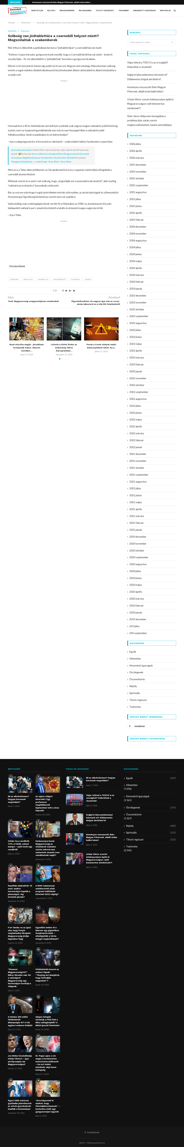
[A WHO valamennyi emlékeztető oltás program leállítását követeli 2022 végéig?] (48, 874)
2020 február (136, 605)
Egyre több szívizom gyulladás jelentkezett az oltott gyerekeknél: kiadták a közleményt (19, 1104)
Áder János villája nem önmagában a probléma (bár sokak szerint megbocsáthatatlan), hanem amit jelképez (149, 120)
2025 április (135, 212)
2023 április (135, 350)
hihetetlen (28, 279)
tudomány (75, 279)
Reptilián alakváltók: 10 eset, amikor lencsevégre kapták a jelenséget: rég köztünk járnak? (20, 891)
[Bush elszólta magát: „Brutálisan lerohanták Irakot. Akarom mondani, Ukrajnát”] (26, 328)
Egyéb (132, 651)
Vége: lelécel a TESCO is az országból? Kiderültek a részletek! (100, 798)
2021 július (135, 488)
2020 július (135, 571)
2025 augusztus (138, 192)
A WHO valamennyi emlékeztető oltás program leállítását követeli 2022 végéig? (47, 890)
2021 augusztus (138, 481)
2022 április (135, 426)
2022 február (136, 440)
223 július (134, 626)
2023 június (135, 336)
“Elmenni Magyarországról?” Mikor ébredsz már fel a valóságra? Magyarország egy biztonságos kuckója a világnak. (19, 977)
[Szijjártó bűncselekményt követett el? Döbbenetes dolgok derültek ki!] (74, 819)
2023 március (136, 357)
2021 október (136, 467)
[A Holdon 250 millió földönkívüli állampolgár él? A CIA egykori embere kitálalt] (20, 1005)
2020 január (135, 612)
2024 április (135, 268)
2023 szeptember (138, 316)
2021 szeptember (138, 474)
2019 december (137, 619)
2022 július (135, 405)
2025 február (136, 219)
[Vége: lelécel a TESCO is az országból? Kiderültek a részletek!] (74, 799)
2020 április (135, 591)
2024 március (136, 274)
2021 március (136, 516)
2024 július (135, 247)
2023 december (137, 295)
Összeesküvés (67, 11)
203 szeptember (138, 633)
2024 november (137, 233)
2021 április (135, 509)
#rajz (29, 161)
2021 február (136, 522)
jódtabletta (43, 279)
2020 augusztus (138, 564)
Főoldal (11, 23)
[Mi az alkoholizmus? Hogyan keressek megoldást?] (20, 784)
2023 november (137, 302)
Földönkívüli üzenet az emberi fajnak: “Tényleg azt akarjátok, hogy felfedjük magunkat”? (48, 975)
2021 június (135, 495)
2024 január (135, 288)
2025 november (137, 171)
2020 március (136, 598)
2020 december (137, 536)
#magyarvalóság (19, 161)
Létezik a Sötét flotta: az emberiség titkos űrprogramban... (64, 347)
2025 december (137, 164)
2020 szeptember (138, 557)
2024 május (135, 261)
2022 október (136, 385)
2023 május (135, 343)
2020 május (135, 584)
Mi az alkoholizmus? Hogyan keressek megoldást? (18, 799)
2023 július (135, 330)
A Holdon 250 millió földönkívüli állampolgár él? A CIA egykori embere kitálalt (20, 1021)
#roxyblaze (16, 157)
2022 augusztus (138, 398)
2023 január (135, 371)
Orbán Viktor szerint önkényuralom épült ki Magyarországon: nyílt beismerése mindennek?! (150, 104)
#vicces (35, 153)
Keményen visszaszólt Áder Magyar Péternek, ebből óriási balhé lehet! (101, 837)
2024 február (136, 281)
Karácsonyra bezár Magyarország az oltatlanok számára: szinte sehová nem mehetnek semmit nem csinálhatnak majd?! (48, 848)
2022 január (135, 447)
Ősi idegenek (85, 11)
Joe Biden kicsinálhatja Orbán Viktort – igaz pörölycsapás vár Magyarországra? (20, 1060)
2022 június (135, 412)
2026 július (135, 143)
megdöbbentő (59, 279)
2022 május (135, 419)
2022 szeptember (138, 391)
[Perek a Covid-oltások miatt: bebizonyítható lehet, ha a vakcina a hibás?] (101, 328)
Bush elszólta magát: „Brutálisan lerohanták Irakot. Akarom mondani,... (26, 347)
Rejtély (51, 11)
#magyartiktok (56, 153)
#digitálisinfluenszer (31, 157)
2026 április (135, 150)
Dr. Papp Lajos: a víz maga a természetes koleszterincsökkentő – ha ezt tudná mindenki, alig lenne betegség (47, 1063)
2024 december (137, 226)
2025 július (135, 199)
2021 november (137, 460)
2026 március (136, 157)
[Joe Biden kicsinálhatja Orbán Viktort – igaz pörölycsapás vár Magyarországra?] (20, 1044)
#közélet (71, 157)
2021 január (135, 529)
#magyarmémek (71, 153)
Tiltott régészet (105, 11)
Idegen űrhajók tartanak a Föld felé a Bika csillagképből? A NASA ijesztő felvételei (47, 1021)
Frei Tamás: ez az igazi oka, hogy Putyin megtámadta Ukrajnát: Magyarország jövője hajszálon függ (19, 933)
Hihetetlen (37, 11)
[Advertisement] (64, 102)
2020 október (136, 550)
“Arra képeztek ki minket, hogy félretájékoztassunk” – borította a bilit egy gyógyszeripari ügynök (48, 1106)
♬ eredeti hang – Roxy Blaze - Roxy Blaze (52, 161)
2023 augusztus (138, 323)
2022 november (137, 378)
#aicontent (84, 153)
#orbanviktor (60, 157)
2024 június (135, 254)
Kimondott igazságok (144, 11)
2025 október (136, 178)
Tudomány (123, 11)
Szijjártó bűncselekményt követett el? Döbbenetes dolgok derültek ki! (99, 818)
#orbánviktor (47, 157)
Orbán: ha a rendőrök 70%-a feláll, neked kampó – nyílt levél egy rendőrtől (20, 845)
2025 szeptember (138, 185)
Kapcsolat (165, 11)
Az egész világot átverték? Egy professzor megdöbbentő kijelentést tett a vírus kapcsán (47, 803)
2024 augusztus (138, 240)
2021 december (137, 453)
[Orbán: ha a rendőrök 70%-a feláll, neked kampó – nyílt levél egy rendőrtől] (20, 829)
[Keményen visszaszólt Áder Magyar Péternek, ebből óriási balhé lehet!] (74, 839)
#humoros (44, 153)
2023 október (136, 309)
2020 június (135, 578)
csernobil (14, 279)
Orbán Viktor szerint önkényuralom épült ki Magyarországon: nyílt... (62, 4)
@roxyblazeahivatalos (21, 149)
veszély (88, 279)
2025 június (135, 206)
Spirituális (134, 693)
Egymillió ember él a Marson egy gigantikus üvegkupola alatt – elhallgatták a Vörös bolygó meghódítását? (47, 933)
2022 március (136, 433)
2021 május (135, 502)
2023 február (136, 364)
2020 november (137, 543)
